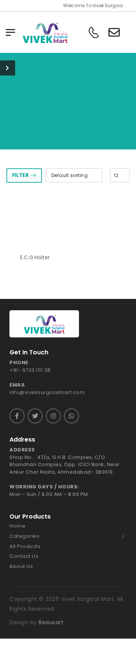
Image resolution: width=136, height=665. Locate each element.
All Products (24, 546)
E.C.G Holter (34, 257)
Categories (24, 536)
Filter (20, 175)
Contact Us (23, 556)
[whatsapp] (71, 415)
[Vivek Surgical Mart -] (45, 32)
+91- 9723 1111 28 (30, 370)
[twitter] (35, 415)
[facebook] (17, 415)
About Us (21, 566)
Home (17, 526)
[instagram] (53, 415)
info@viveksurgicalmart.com (47, 392)
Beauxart (51, 622)
